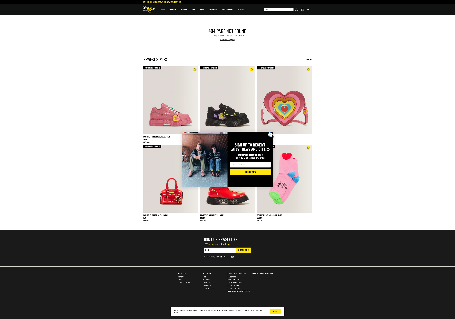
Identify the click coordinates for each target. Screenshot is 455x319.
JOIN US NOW (250, 171)
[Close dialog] (270, 135)
